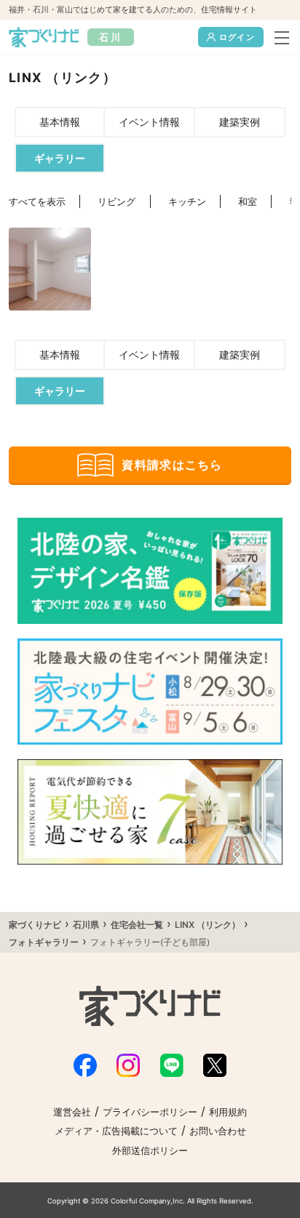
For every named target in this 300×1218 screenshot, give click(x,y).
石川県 (86, 924)
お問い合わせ (217, 1131)
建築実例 (239, 122)
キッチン (187, 201)
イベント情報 (149, 122)
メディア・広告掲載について (116, 1131)
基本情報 (59, 122)
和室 (247, 201)
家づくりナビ (35, 924)
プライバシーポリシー (150, 1112)
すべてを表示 (37, 201)
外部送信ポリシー (150, 1150)
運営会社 (72, 1112)
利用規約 (228, 1112)
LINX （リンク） (207, 924)
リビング (116, 201)
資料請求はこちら (172, 464)
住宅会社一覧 (137, 924)
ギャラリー (59, 158)
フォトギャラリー (44, 942)
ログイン (237, 37)
